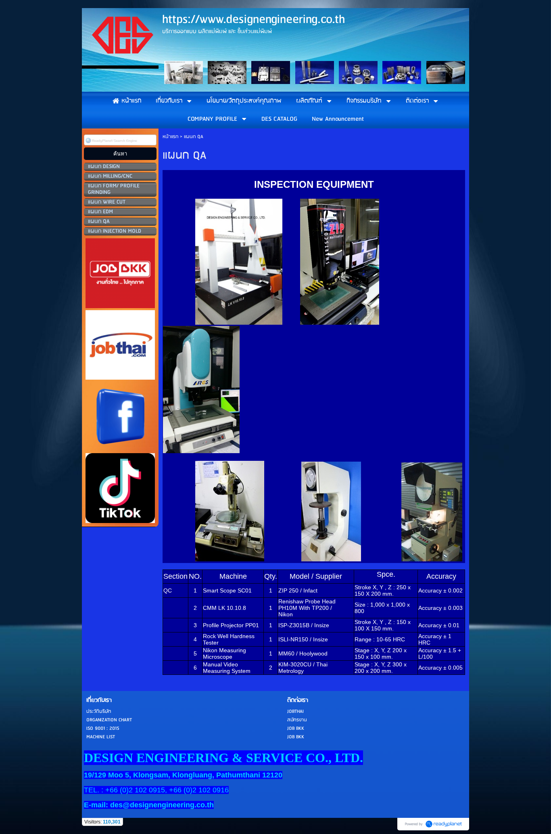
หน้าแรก (170, 136)
